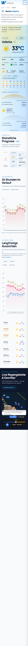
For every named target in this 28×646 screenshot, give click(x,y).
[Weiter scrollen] (24, 160)
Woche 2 (12, 261)
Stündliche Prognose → (9, 78)
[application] (14, 212)
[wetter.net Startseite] (7, 2)
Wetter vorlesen (22, 38)
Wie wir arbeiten (6, 257)
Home (2, 7)
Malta (8, 7)
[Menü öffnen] (25, 2)
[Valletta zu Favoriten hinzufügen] (14, 41)
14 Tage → (15, 76)
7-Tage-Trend (6, 76)
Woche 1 (5, 261)
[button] (13, 159)
